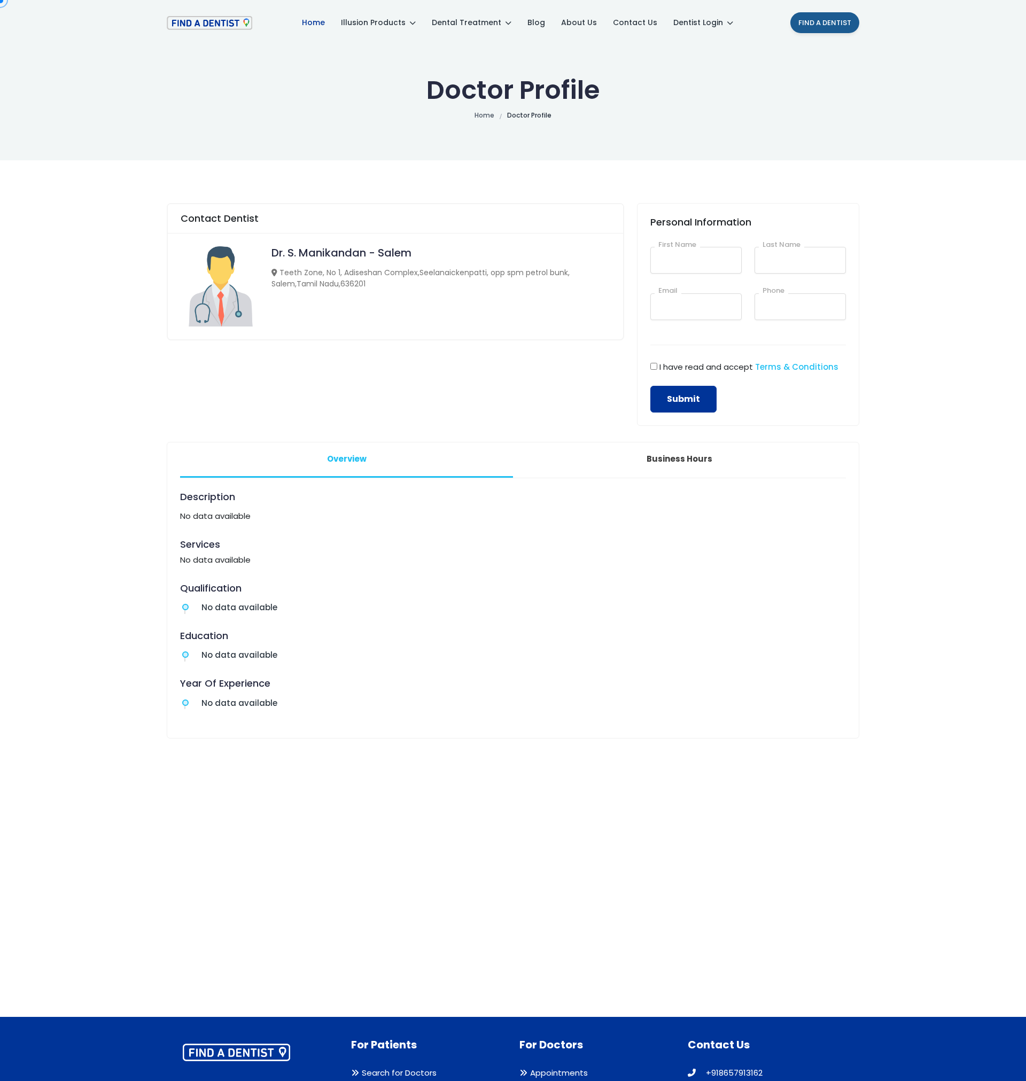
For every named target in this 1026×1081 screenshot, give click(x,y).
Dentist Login (699, 22)
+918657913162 (733, 1072)
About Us (579, 22)
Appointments (559, 1072)
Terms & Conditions (796, 366)
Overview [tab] (347, 458)
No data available (239, 607)
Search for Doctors (399, 1072)
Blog (536, 22)
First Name (677, 244)
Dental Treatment (467, 22)
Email (668, 290)
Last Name (781, 244)
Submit (683, 399)
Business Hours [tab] (679, 458)
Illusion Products (374, 22)
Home (313, 22)
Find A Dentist (824, 23)
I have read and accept (748, 366)
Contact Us (635, 22)
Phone (773, 290)
